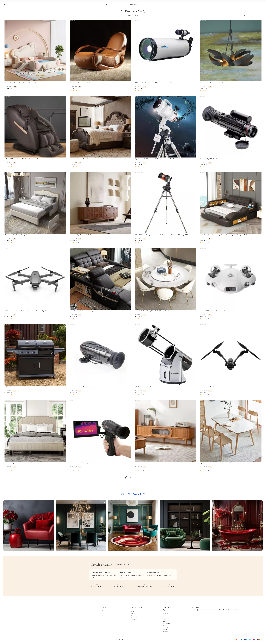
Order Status (134, 619)
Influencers (165, 619)
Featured (156, 4)
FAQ (132, 613)
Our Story (165, 611)
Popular (111, 4)
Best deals (119, 4)
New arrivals (147, 4)
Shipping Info (134, 611)
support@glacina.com (106, 610)
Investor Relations (166, 623)
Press (164, 617)
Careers (164, 615)
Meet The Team (166, 613)
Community (165, 631)
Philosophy (165, 629)
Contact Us (133, 610)
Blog (164, 610)
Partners (164, 625)
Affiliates (164, 621)
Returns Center (134, 615)
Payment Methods (135, 617)
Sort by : (246, 15)
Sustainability (165, 627)
